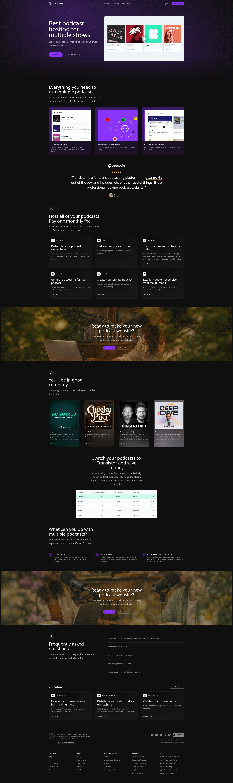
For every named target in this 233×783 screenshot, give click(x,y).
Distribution (108, 767)
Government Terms (178, 740)
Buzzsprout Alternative (140, 760)
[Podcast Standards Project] (178, 735)
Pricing (116, 4)
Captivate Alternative (139, 763)
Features (106, 4)
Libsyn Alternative (138, 757)
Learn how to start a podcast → (66, 742)
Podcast (51, 770)
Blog (50, 757)
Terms (168, 740)
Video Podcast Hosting (112, 760)
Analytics (107, 763)
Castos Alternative (138, 767)
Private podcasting (110, 770)
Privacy (161, 740)
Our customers (54, 763)
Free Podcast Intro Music (168, 760)
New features (53, 767)
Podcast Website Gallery (167, 773)
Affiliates (79, 770)
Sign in (166, 4)
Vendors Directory (165, 767)
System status (81, 760)
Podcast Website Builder (167, 763)
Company (125, 4)
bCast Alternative (138, 773)
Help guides (80, 763)
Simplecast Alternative (139, 770)
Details (153, 496)
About (51, 760)
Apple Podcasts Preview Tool (169, 770)
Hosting (107, 757)
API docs (79, 767)
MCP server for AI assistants (169, 757)
